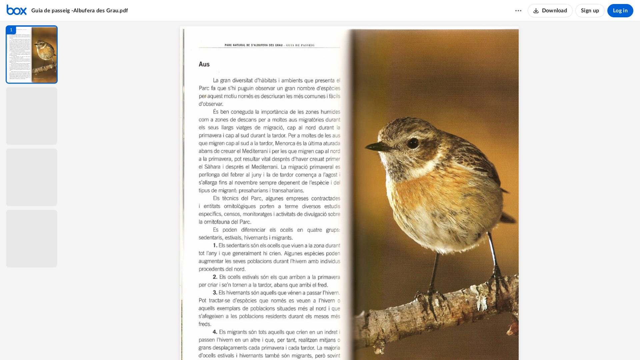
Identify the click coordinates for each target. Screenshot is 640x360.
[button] (32, 54)
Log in (620, 10)
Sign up (590, 10)
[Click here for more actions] (518, 10)
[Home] (17, 10)
